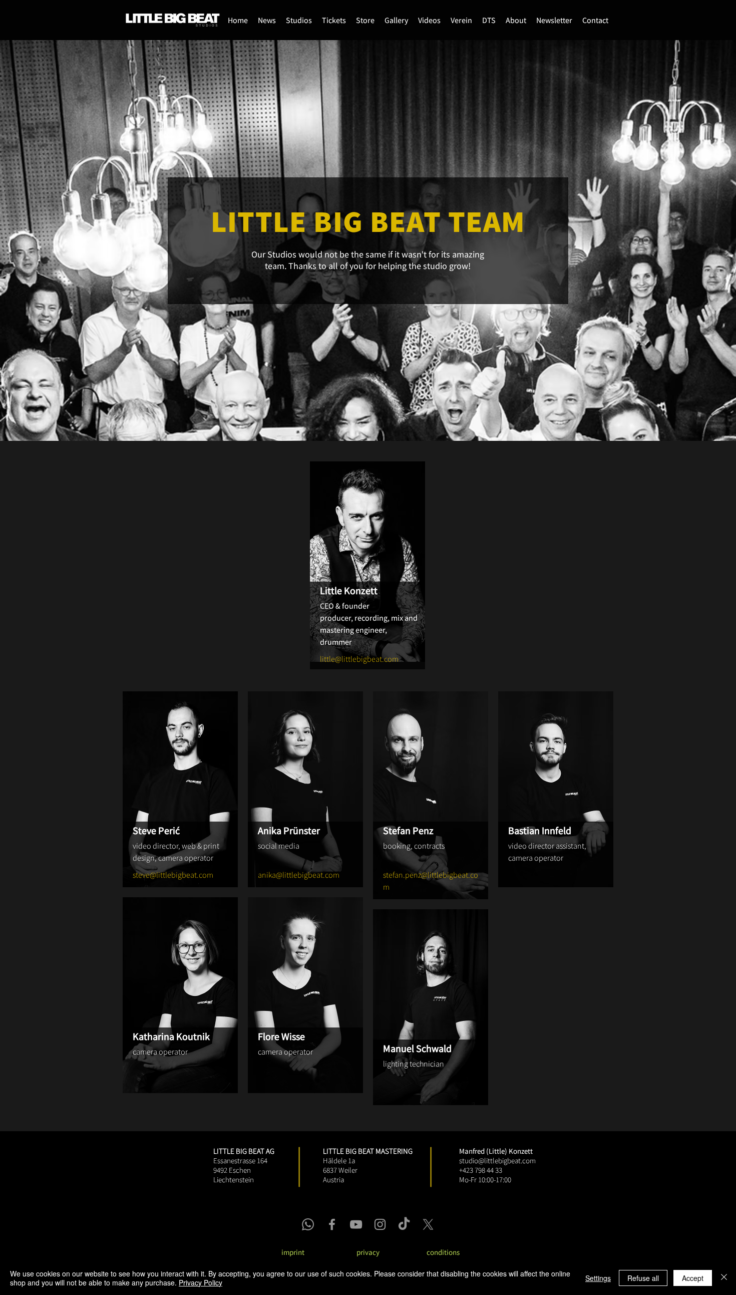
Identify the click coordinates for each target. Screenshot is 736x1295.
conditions (443, 1252)
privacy (368, 1252)
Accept (692, 1278)
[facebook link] (331, 1224)
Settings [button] (598, 1278)
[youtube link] (355, 1224)
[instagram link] (380, 1224)
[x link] (428, 1224)
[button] (365, 20)
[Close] (724, 1278)
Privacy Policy (200, 1282)
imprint (292, 1252)
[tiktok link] (404, 1224)
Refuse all (643, 1278)
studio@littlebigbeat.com (497, 1160)
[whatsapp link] (307, 1224)
